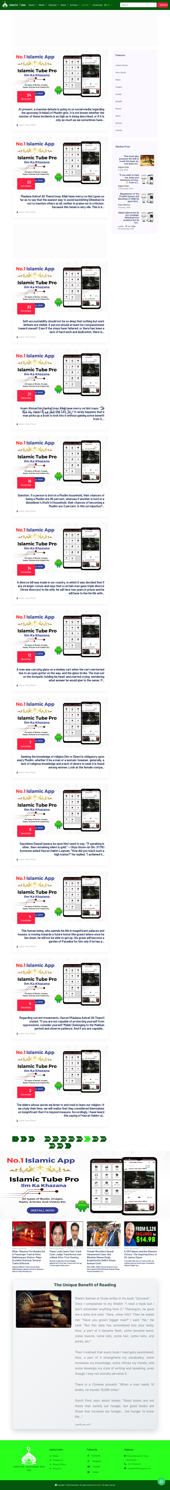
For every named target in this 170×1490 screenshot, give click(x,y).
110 (48, 1138)
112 (63, 1138)
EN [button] (108, 5)
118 (52, 1145)
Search (164, 5)
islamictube (97, 1485)
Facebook (95, 1455)
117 (103, 1138)
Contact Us (57, 1460)
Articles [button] (74, 5)
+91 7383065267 (134, 1464)
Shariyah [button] (53, 5)
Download (97, 5)
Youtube (96, 1466)
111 (55, 1138)
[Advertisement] (85, 29)
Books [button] (32, 5)
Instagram (96, 1461)
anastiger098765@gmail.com (139, 1468)
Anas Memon (124, 204)
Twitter (95, 1472)
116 (95, 1138)
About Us (56, 1468)
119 (60, 1145)
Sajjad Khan (123, 167)
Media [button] (42, 5)
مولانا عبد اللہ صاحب (127, 226)
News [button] (64, 5)
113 (71, 1138)
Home (55, 1456)
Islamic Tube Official (27, 125)
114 (79, 1138)
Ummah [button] (85, 5)
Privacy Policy (59, 1464)
